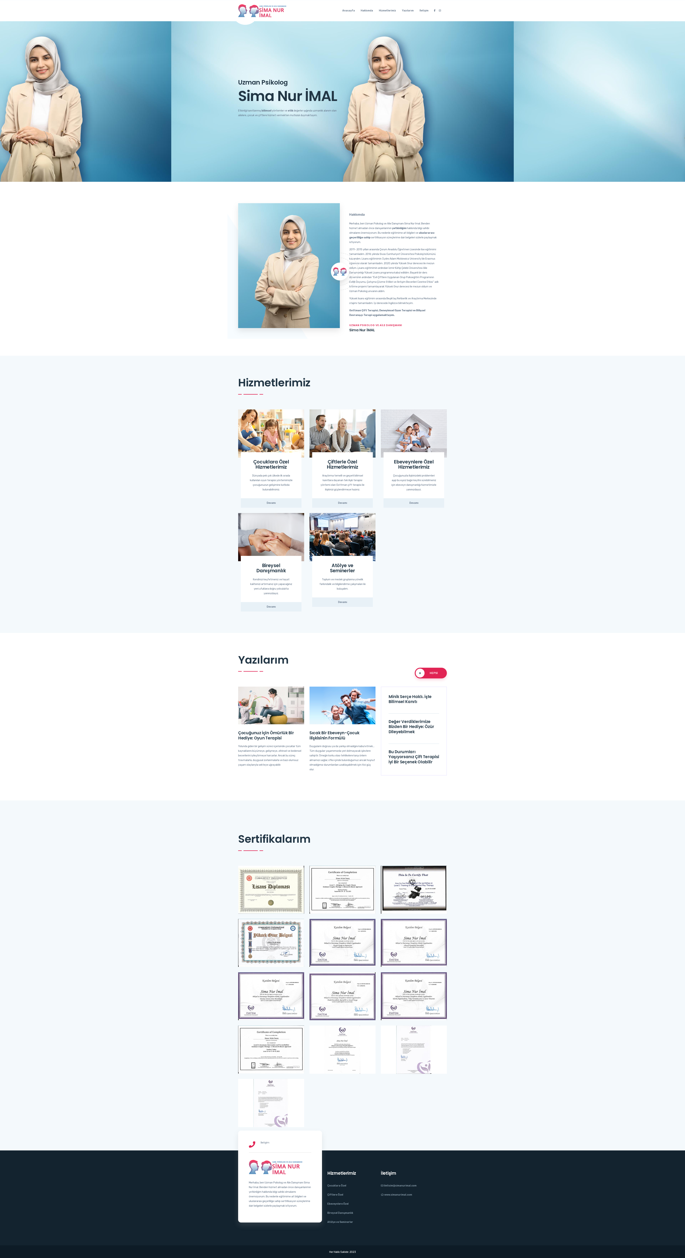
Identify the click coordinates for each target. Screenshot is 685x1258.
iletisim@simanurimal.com (400, 1185)
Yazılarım (408, 10)
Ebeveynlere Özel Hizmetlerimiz (414, 464)
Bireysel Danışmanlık (271, 568)
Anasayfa (348, 10)
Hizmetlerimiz (387, 10)
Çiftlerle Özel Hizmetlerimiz (342, 464)
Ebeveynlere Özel (338, 1203)
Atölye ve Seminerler (342, 568)
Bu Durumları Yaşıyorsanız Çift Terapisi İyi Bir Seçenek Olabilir (414, 757)
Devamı (271, 502)
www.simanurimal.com (398, 1194)
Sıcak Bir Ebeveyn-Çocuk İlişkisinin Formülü (334, 735)
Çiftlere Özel (335, 1194)
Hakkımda (367, 10)
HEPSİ (428, 673)
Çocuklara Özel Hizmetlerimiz (271, 464)
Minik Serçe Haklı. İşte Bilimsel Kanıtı (410, 699)
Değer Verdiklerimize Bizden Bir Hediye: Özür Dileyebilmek (411, 727)
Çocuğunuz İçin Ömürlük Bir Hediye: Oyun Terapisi (266, 735)
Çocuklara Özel (336, 1185)
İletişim (424, 10)
